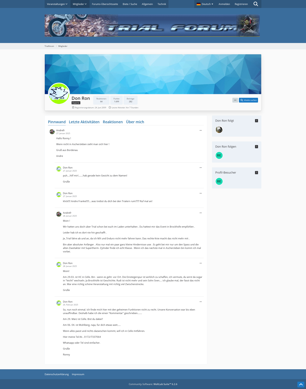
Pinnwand (57, 121)
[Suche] (255, 4)
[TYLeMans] (219, 129)
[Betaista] (219, 155)
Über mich (135, 121)
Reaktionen (113, 121)
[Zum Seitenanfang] (300, 384)
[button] (205, 4)
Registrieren (241, 4)
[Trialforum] (153, 25)
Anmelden (224, 4)
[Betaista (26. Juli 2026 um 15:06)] (219, 181)
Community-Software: (153, 384)
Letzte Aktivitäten (84, 121)
